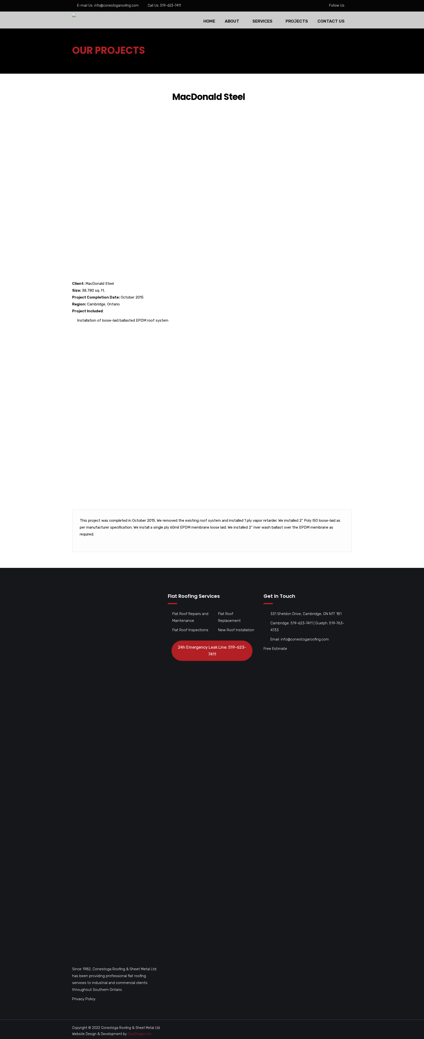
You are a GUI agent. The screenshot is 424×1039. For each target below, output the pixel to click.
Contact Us (331, 21)
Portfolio (97, 60)
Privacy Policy (83, 999)
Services (262, 21)
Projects (297, 21)
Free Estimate (275, 648)
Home (209, 21)
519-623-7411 (170, 5)
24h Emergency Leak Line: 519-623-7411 (212, 650)
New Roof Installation (236, 630)
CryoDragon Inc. (140, 1034)
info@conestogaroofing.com (116, 5)
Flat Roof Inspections (190, 630)
